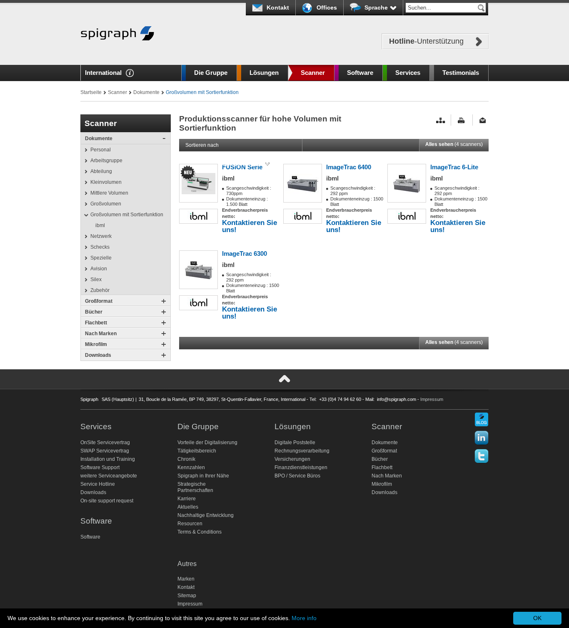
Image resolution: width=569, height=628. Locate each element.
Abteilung (101, 171)
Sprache (376, 7)
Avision (98, 269)
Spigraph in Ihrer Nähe (203, 476)
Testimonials (460, 72)
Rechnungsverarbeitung (302, 451)
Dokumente (146, 92)
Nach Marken (101, 333)
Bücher (93, 312)
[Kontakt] (484, 120)
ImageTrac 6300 (244, 253)
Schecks (100, 247)
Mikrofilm (96, 344)
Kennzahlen (191, 467)
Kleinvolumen (106, 182)
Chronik (186, 459)
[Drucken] (462, 120)
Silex (96, 279)
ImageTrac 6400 (348, 167)
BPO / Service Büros (297, 476)
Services (407, 72)
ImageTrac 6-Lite (454, 167)
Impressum (431, 399)
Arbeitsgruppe (106, 160)
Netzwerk (101, 236)
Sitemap (186, 595)
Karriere (186, 499)
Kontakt (278, 7)
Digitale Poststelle (295, 442)
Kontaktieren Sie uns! (249, 226)
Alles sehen (454, 144)
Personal (100, 150)
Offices (327, 7)
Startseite (91, 92)
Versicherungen (292, 459)
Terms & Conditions (199, 532)
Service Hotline (97, 484)
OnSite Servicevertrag (105, 442)
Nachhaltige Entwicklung (205, 515)
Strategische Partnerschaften (195, 487)
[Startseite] (117, 53)
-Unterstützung (426, 41)
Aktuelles (187, 507)
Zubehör (100, 290)
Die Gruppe (210, 72)
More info (304, 618)
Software (360, 72)
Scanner (313, 72)
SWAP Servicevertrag (104, 451)
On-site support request (106, 501)
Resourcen (189, 524)
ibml (100, 225)
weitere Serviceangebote (108, 476)
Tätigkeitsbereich (196, 451)
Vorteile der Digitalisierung (207, 442)
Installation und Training (107, 459)
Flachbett (96, 323)
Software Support (100, 467)
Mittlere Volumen (109, 193)
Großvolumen (105, 204)
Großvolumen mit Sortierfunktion (126, 215)
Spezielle (101, 258)
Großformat (98, 301)
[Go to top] (284, 379)
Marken (186, 579)
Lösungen (264, 72)
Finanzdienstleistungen (301, 467)
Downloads (98, 355)
